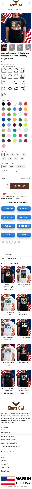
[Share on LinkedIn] (19, 242)
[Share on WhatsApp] (3, 242)
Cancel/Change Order (8, 439)
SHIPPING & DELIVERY (13, 259)
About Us (4, 460)
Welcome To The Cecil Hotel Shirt (24, 313)
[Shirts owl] (16, 3)
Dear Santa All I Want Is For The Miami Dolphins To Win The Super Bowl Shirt (8, 391)
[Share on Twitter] (9, 242)
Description (9, 254)
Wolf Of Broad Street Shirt (24, 285)
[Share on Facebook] (6, 242)
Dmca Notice (5, 471)
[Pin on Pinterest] (15, 242)
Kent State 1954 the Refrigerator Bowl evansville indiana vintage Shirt (23, 391)
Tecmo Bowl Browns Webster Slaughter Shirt (8, 364)
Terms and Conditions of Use (10, 446)
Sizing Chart (5, 467)
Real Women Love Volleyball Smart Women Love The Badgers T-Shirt (8, 287)
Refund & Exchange (7, 436)
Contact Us (4, 464)
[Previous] (4, 28)
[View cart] (29, 3)
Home (10, 9)
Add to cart (19, 186)
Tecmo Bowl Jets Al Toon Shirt (8, 313)
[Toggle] (3, 254)
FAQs (3, 457)
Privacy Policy (5, 432)
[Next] (27, 28)
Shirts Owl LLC (19, 9)
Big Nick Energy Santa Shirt (23, 363)
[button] (3, 3)
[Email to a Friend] (12, 242)
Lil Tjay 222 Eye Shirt (24, 337)
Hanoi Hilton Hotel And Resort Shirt (8, 338)
